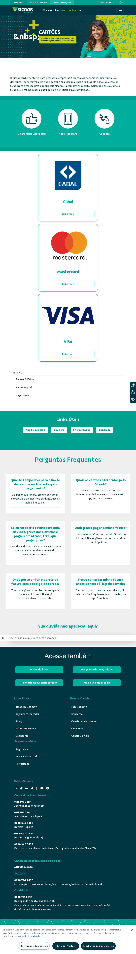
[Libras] (133, 385)
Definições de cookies (34, 946)
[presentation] (18, 2)
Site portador (81, 429)
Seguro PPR (22, 395)
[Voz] (133, 392)
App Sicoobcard (35, 429)
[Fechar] (132, 929)
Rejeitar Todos (66, 946)
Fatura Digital (24, 387)
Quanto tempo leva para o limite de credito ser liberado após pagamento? (35, 484)
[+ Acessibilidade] (133, 399)
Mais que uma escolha (97, 682)
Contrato (105, 429)
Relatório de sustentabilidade (39, 682)
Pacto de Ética (39, 669)
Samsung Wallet (25, 379)
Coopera (59, 429)
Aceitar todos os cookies (98, 946)
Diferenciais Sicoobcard (32, 133)
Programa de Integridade (97, 669)
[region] (68, 939)
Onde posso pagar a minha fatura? (101, 528)
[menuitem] (18, 2)
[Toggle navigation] (120, 10)
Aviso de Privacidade (29, 936)
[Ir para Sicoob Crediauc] (22, 10)
